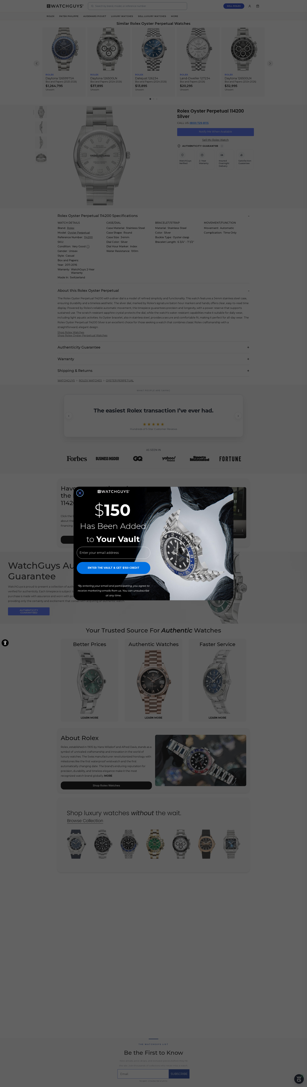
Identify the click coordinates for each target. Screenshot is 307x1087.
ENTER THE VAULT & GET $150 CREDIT (113, 567)
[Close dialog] (80, 493)
